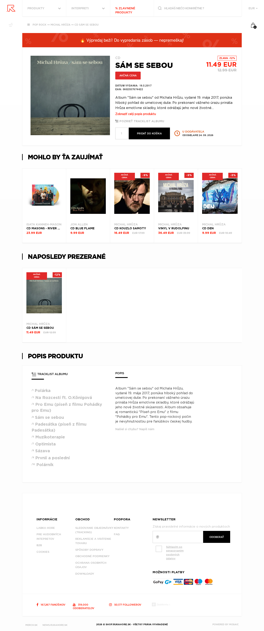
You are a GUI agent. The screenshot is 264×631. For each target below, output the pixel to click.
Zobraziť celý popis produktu (135, 114)
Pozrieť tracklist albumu (141, 121)
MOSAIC (234, 624)
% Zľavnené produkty (125, 10)
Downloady (84, 573)
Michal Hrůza (60, 24)
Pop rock (39, 24)
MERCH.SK (31, 625)
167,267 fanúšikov (52, 604)
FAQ (117, 534)
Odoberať (216, 537)
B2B (39, 545)
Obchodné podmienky (92, 556)
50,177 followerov (127, 604)
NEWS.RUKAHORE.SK (54, 625)
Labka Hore (46, 527)
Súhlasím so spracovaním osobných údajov (175, 552)
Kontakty (121, 527)
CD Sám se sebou (86, 24)
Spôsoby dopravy (89, 549)
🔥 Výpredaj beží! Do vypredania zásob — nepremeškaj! (132, 40)
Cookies (43, 551)
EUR (252, 8)
